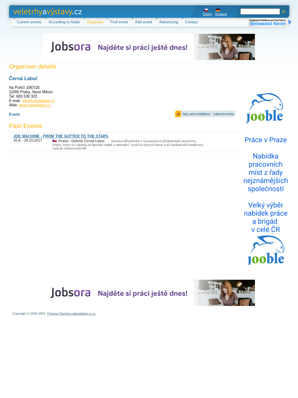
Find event (119, 22)
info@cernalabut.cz (38, 100)
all (178, 114)
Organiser (95, 22)
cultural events (223, 114)
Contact (191, 22)
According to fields (64, 22)
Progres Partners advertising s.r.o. (71, 313)
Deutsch (221, 14)
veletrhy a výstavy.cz (31, 11)
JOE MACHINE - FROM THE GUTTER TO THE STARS (60, 136)
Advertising (168, 22)
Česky (207, 14)
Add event (143, 22)
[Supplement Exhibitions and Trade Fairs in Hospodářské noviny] (270, 23)
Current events (29, 22)
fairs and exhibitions (196, 114)
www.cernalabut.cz (34, 105)
